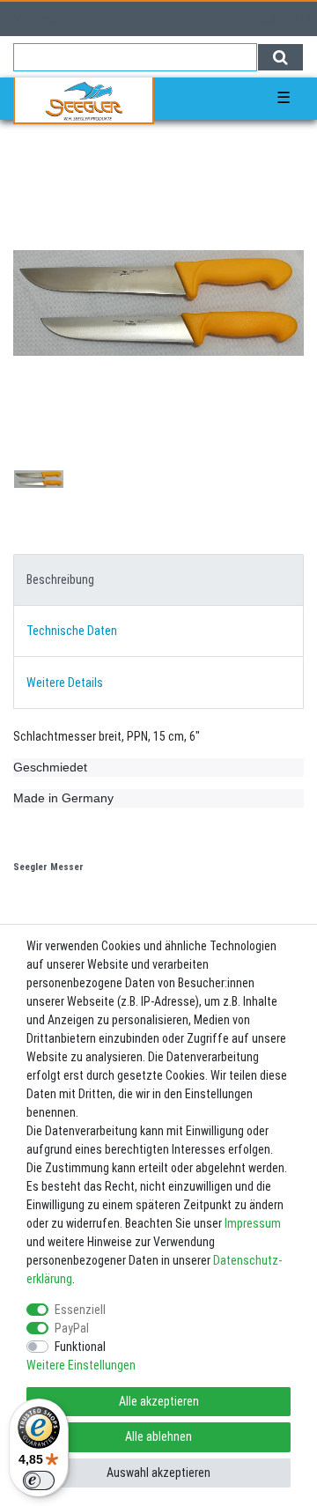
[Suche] (280, 57)
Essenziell (80, 1310)
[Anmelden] (19, 19)
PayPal (72, 1328)
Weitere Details (64, 682)
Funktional (80, 1347)
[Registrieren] (51, 19)
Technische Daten (71, 631)
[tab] (158, 580)
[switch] (39, 1480)
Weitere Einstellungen (81, 1365)
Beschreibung (60, 579)
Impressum (253, 1223)
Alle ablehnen (158, 1436)
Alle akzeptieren (159, 1401)
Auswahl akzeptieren (158, 1472)
